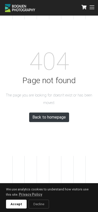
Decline (38, 204)
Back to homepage (49, 117)
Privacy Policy (30, 194)
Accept (16, 204)
